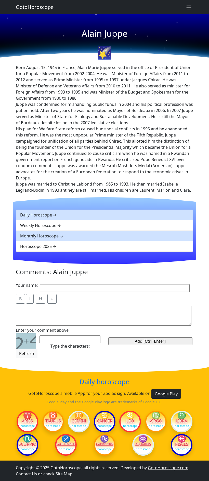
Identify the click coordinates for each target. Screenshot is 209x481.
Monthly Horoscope (39, 236)
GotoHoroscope (35, 7)
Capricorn (104, 444)
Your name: (27, 285)
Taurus (53, 420)
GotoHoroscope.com (168, 468)
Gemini (78, 420)
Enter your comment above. (43, 330)
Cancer (104, 420)
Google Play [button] (166, 394)
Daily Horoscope (36, 215)
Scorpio (27, 444)
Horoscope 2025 (36, 246)
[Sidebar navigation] (189, 7)
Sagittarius (65, 444)
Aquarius (143, 444)
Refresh (26, 353)
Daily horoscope (104, 382)
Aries (27, 420)
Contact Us (26, 474)
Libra (181, 420)
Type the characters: (70, 346)
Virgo (156, 420)
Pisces (181, 444)
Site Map (64, 474)
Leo (130, 420)
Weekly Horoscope (38, 225)
